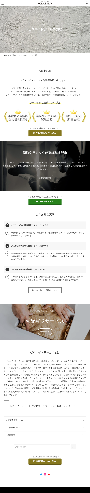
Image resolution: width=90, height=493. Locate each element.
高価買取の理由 (45, 178)
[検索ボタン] (87, 3)
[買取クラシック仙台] (45, 3)
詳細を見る (45, 331)
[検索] (73, 447)
